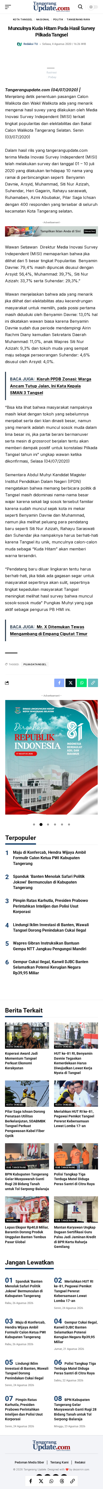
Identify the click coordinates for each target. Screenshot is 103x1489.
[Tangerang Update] (51, 7)
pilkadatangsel (35, 664)
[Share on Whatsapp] (51, 1481)
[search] (80, 6)
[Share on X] (41, 1481)
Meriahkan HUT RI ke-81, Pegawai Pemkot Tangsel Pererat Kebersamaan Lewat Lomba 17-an (73, 1291)
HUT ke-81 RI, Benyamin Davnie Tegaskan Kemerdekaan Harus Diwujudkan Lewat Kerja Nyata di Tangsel (73, 1063)
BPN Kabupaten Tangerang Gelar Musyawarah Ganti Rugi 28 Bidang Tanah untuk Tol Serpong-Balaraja (75, 1409)
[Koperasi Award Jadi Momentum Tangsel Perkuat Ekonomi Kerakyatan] (27, 1035)
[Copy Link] (72, 1481)
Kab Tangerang (16, 1167)
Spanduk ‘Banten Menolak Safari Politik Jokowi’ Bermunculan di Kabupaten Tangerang (49, 882)
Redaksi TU (31, 44)
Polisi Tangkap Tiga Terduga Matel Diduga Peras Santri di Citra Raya (74, 1179)
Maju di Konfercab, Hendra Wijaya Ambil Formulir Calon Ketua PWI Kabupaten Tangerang (49, 858)
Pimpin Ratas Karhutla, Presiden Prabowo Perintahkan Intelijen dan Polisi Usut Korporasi (50, 906)
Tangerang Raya (78, 19)
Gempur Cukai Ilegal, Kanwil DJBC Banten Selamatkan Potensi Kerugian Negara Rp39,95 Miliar (50, 967)
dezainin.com (81, 1469)
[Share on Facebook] (30, 1481)
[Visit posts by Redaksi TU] (19, 44)
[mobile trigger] (9, 7)
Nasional (43, 19)
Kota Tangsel (22, 19)
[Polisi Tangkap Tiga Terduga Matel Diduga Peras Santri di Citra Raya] (76, 1156)
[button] (34, 824)
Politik (58, 19)
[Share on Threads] (62, 1481)
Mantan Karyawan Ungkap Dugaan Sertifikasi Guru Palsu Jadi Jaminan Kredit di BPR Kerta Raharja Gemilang (75, 1237)
